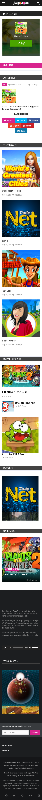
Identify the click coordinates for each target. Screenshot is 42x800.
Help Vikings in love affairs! (14, 391)
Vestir (4, 84)
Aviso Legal (34, 765)
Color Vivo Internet (27, 762)
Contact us (5, 750)
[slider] (35, 647)
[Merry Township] (21, 318)
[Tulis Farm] (21, 268)
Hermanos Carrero (29, 775)
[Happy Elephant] (10, 97)
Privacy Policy (7, 745)
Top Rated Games (10, 660)
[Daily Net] (21, 218)
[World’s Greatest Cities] (21, 168)
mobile (24, 114)
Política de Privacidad (23, 765)
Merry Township (9, 340)
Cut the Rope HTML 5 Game (13, 454)
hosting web (12, 768)
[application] (21, 647)
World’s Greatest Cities (11, 191)
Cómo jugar (7, 65)
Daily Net (5, 240)
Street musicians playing (25, 402)
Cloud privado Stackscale (25, 768)
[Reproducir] (5, 648)
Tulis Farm (6, 290)
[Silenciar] (30, 648)
